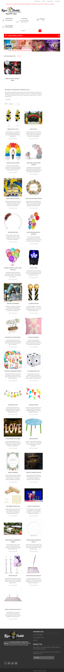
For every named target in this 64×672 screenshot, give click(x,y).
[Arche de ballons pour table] (13, 187)
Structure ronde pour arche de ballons (33, 541)
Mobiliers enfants (33, 438)
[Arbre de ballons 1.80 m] (13, 118)
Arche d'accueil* (33, 129)
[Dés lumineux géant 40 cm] (34, 359)
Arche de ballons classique (13, 163)
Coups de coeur (50, 1)
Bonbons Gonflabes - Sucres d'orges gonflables (13, 269)
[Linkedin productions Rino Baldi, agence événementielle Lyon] (16, 663)
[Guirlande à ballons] (13, 393)
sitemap (35, 640)
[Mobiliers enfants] (34, 427)
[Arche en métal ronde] (13, 221)
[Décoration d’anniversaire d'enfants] (13, 359)
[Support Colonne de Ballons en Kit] (13, 598)
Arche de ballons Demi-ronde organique (33, 164)
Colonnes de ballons (34, 303)
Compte (43, 1)
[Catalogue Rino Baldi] (11, 11)
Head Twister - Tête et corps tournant (13, 79)
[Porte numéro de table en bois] (13, 495)
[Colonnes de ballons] (34, 292)
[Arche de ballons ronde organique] (34, 187)
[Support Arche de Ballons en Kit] (34, 564)
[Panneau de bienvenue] (13, 461)
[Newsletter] (52, 657)
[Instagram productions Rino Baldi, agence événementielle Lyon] (9, 663)
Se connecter (57, 1)
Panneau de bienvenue (13, 472)
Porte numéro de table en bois (13, 506)
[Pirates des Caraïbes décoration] (34, 461)
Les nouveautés (9, 56)
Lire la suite (8, 99)
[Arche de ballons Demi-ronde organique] (34, 151)
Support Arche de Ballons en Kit (33, 575)
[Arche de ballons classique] (13, 151)
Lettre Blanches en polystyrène (13, 438)
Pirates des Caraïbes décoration (33, 472)
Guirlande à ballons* (13, 405)
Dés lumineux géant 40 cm (34, 371)
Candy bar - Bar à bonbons (13, 303)
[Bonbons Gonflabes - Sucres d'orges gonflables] (13, 256)
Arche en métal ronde (13, 232)
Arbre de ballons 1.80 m (12, 129)
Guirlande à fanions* (33, 405)
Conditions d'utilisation (38, 634)
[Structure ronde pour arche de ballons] (34, 528)
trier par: (6, 103)
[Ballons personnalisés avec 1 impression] (34, 221)
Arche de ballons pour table (13, 198)
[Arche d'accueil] (34, 118)
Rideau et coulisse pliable (34, 506)
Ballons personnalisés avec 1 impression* (34, 233)
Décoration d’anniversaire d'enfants (12, 371)
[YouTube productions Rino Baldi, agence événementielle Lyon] (12, 663)
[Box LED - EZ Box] (34, 256)
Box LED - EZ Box (33, 268)
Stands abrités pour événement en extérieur (13, 541)
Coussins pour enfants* (33, 337)
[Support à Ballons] (13, 564)
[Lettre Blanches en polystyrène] (13, 427)
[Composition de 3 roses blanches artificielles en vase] (13, 326)
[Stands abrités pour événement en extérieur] (13, 528)
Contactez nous (37, 1)
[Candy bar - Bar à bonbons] (13, 292)
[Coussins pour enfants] (34, 326)
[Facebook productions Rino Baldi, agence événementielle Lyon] (5, 663)
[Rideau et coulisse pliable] (34, 495)
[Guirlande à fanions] (34, 393)
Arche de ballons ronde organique (34, 198)
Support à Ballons (13, 575)
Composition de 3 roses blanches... (13, 337)
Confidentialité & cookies (39, 637)
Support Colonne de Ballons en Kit (13, 609)
